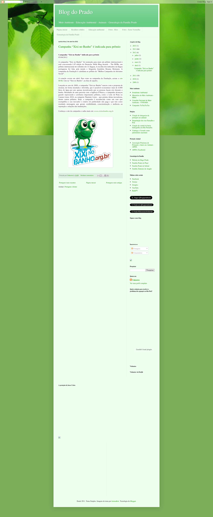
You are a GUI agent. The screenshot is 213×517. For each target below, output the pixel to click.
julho (137, 55)
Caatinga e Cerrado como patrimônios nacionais (141, 131)
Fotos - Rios (113, 29)
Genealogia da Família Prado (68, 34)
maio (137, 62)
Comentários (137, 253)
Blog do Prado (75, 11)
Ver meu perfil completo (138, 283)
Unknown (136, 280)
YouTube (135, 188)
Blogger (133, 501)
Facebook (135, 179)
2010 (135, 79)
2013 (135, 49)
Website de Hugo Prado (140, 160)
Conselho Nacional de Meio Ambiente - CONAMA (141, 101)
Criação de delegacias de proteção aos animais (140, 116)
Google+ (135, 185)
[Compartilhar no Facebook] (105, 175)
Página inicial (62, 29)
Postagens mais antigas (114, 182)
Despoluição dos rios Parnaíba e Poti (143, 121)
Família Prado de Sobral (140, 166)
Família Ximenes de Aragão (142, 169)
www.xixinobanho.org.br (104, 111)
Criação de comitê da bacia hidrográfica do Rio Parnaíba (142, 126)
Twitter (134, 182)
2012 (135, 52)
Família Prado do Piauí (140, 163)
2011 (135, 75)
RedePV (135, 190)
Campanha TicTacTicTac (141, 105)
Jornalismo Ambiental (139, 92)
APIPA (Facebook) (138, 150)
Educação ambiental (96, 29)
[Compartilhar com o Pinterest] (107, 175)
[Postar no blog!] (100, 175)
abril (136, 65)
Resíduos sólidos (77, 29)
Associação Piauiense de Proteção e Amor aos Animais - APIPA (143, 145)
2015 (135, 46)
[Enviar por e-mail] (98, 175)
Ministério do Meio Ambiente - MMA (143, 96)
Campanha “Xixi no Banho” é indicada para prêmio (89, 46)
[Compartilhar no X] (103, 175)
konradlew (115, 501)
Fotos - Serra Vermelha (131, 29)
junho (137, 59)
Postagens (136, 248)
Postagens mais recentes (67, 182)
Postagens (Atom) (71, 186)
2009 (135, 82)
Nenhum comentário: (87, 175)
